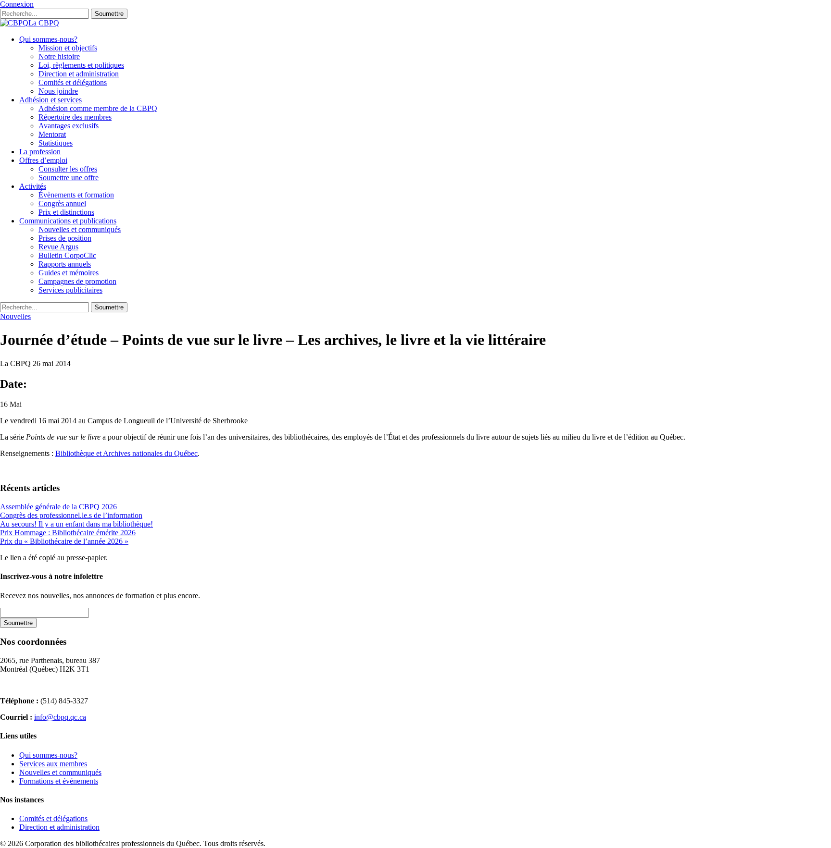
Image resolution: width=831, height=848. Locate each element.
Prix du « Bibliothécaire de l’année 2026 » (64, 541)
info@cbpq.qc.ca (60, 717)
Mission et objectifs (67, 48)
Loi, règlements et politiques (81, 65)
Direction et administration (78, 74)
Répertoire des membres (75, 117)
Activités (32, 186)
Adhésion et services (50, 100)
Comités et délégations (72, 82)
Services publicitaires (70, 290)
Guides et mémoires (68, 273)
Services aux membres (53, 764)
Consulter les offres (67, 169)
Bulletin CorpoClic (67, 255)
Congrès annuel (62, 203)
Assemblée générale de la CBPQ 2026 (58, 507)
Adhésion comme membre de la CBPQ (97, 108)
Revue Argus (58, 247)
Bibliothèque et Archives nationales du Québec (126, 453)
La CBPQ (43, 23)
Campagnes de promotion (77, 281)
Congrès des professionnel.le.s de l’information (71, 515)
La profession (40, 151)
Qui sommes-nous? (48, 39)
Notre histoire (59, 56)
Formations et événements (58, 781)
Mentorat (52, 134)
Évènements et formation (76, 195)
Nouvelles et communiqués (79, 229)
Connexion (17, 4)
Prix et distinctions (66, 212)
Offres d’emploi (43, 160)
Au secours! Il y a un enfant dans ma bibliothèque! (76, 524)
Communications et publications (67, 221)
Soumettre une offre (68, 177)
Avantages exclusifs (68, 126)
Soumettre (109, 13)
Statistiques (55, 143)
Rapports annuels (64, 264)
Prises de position (64, 238)
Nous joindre (58, 91)
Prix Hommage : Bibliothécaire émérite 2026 (68, 532)
